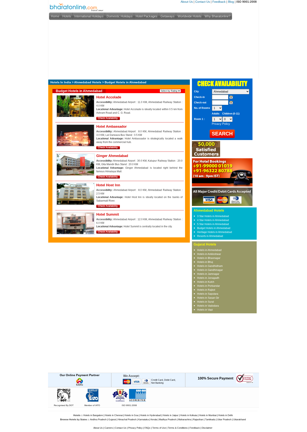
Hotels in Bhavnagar (208, 258)
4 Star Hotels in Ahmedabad (213, 220)
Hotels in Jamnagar (208, 274)
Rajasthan (198, 419)
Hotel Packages (146, 16)
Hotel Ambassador (111, 127)
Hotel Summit (107, 214)
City (196, 91)
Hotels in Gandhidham (210, 266)
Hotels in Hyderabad (150, 415)
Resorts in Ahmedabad (210, 236)
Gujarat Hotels (205, 244)
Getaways (168, 16)
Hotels (66, 16)
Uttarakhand (239, 419)
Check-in (199, 97)
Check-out (200, 102)
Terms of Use (159, 428)
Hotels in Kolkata (188, 415)
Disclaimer (207, 428)
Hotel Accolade (108, 97)
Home (55, 16)
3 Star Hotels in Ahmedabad (213, 216)
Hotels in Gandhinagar (210, 270)
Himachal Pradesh (127, 419)
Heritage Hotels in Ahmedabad (214, 232)
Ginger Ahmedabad (112, 156)
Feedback (219, 1)
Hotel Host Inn (108, 185)
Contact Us (202, 1)
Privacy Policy (135, 428)
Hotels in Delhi (225, 415)
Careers (109, 428)
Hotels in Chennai (114, 415)
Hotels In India (60, 82)
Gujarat (112, 419)
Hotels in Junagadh (208, 277)
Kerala (154, 419)
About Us (187, 1)
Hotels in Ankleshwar (209, 254)
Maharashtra (184, 419)
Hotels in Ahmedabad (209, 250)
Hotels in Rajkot (206, 289)
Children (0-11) (231, 113)
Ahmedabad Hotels (87, 82)
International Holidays (89, 16)
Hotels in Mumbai (207, 415)
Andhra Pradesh (98, 419)
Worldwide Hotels (190, 16)
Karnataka (143, 419)
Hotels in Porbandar (208, 285)
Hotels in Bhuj (205, 262)
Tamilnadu (210, 419)
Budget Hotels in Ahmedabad (213, 228)
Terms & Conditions (178, 428)
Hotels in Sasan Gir (208, 297)
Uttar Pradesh (224, 419)
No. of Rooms (202, 108)
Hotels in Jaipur (170, 415)
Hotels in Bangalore (93, 415)
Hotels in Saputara (207, 293)
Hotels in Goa (131, 415)
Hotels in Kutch (205, 281)
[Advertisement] (152, 49)
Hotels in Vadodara (208, 305)
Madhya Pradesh (167, 419)
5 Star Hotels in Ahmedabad (213, 224)
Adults (215, 113)
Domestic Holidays (120, 16)
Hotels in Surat (205, 301)
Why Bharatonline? (217, 16)
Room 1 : (199, 119)
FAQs (147, 428)
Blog (231, 1)
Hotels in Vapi (205, 309)
